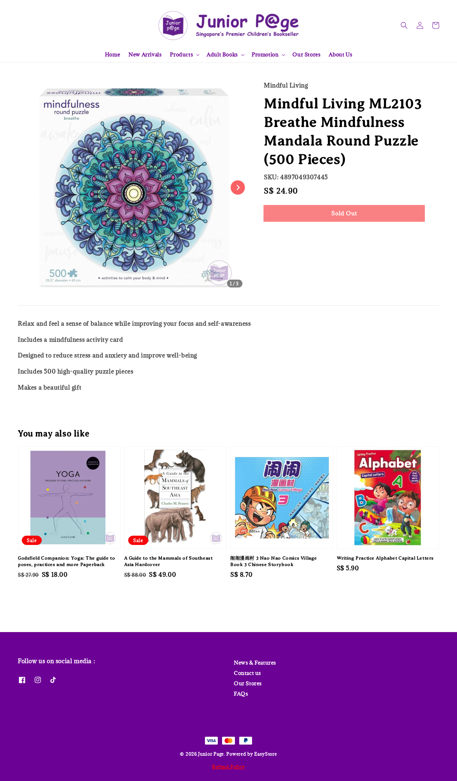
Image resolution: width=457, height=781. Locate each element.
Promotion (265, 54)
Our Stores (306, 54)
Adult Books (222, 54)
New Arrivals (145, 54)
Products (181, 54)
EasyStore (265, 754)
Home (112, 54)
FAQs (241, 693)
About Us (340, 54)
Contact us (247, 673)
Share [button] (281, 234)
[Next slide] (238, 187)
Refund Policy (228, 767)
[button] (404, 25)
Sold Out (344, 213)
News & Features (255, 663)
